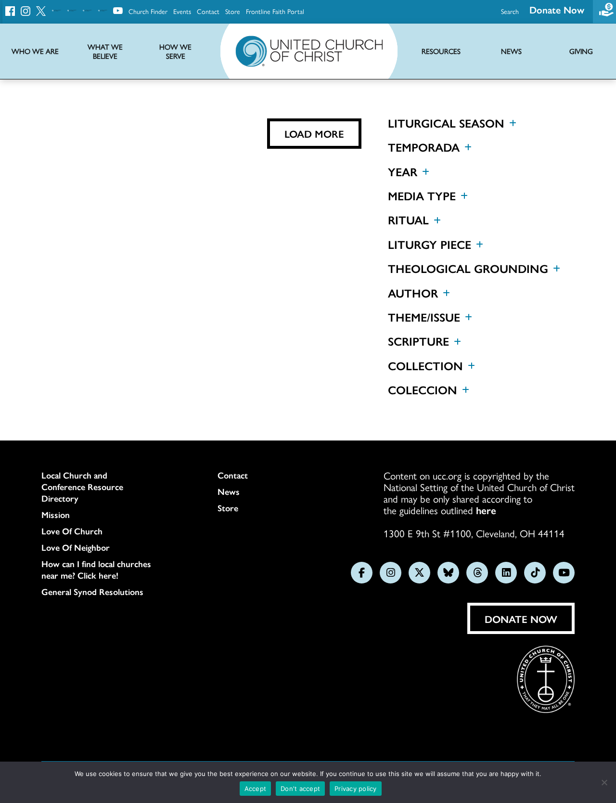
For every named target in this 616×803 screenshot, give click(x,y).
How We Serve (175, 51)
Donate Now (556, 9)
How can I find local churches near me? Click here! (96, 569)
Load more (314, 133)
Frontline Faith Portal (275, 11)
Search (510, 11)
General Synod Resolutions (92, 591)
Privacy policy (355, 788)
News (229, 491)
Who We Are (35, 51)
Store (232, 11)
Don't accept (300, 788)
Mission (55, 514)
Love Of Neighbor (75, 547)
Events (182, 11)
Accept (255, 788)
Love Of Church (72, 531)
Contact (208, 11)
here (486, 510)
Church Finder (147, 11)
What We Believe (105, 51)
